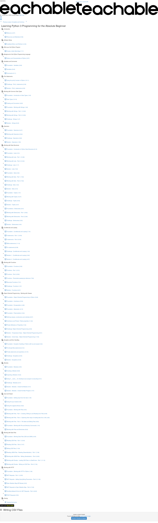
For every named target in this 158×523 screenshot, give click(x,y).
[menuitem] (1, 19)
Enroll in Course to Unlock (79, 518)
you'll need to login (86, 516)
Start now (21, 15)
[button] (1, 17)
